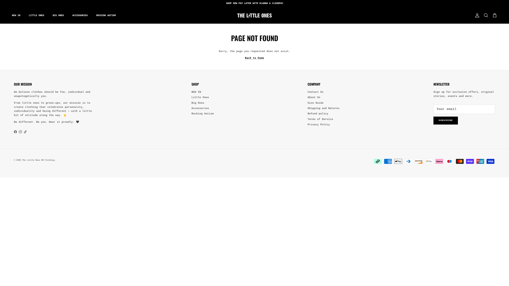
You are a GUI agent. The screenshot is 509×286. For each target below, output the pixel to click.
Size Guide (315, 102)
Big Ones (58, 15)
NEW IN (16, 15)
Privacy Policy (319, 124)
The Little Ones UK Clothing (38, 160)
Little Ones (36, 15)
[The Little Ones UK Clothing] (254, 15)
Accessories (80, 15)
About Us (314, 97)
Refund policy (318, 113)
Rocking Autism (106, 15)
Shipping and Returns (323, 108)
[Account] (476, 15)
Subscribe (446, 120)
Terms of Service (320, 119)
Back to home (254, 58)
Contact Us (315, 92)
